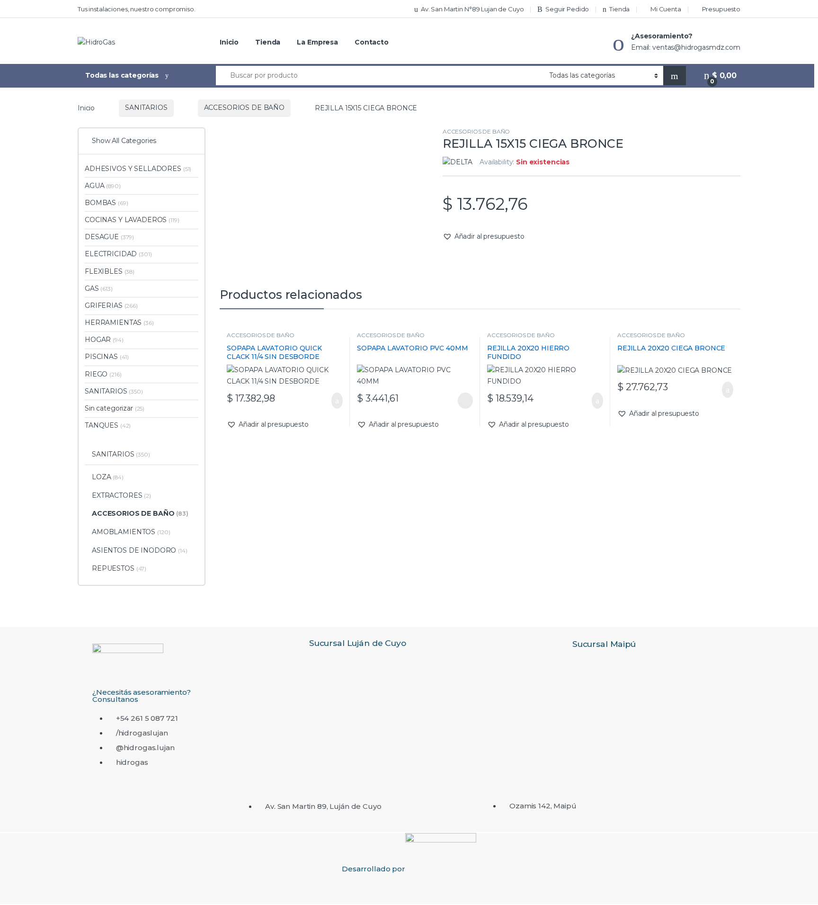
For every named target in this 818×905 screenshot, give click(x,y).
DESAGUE (109, 237)
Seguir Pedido (567, 9)
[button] (484, 236)
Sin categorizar (114, 408)
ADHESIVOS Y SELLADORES (138, 168)
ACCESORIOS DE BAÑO (244, 107)
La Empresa (317, 42)
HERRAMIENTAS (119, 322)
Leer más (465, 401)
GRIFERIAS (111, 305)
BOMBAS (106, 202)
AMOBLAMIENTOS (131, 532)
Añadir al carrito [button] (332, 401)
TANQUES (108, 425)
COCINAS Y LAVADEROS (132, 219)
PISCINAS (107, 356)
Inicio (229, 42)
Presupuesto (721, 9)
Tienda (619, 9)
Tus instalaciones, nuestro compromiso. (137, 9)
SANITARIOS (146, 107)
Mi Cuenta (665, 9)
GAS (99, 288)
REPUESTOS (119, 568)
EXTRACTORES (121, 495)
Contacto (372, 42)
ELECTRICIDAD (118, 254)
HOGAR (104, 339)
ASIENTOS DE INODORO (139, 550)
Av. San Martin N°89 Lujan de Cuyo (472, 9)
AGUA (103, 185)
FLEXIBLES (109, 271)
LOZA (108, 477)
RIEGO (103, 374)
